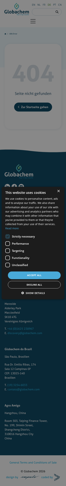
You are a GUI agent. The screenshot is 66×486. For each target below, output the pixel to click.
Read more (12, 228)
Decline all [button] (34, 284)
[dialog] (33, 243)
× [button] (58, 191)
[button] (33, 293)
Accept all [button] (34, 275)
